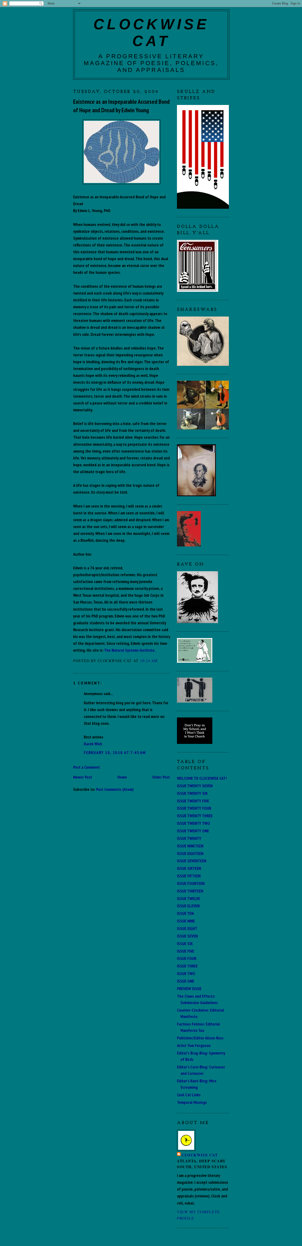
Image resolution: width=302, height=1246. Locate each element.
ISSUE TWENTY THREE (195, 815)
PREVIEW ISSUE (189, 988)
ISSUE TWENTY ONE (193, 830)
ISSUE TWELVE (188, 898)
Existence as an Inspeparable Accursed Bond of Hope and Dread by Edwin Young (121, 106)
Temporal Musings (192, 1102)
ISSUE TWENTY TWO (193, 823)
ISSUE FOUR (186, 958)
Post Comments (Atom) (115, 789)
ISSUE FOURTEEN (191, 883)
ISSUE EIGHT (187, 928)
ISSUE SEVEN (187, 936)
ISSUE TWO (186, 973)
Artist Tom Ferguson (193, 1045)
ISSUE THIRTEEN (190, 891)
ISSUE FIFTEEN (189, 876)
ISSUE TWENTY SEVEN (195, 785)
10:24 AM (149, 660)
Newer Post (82, 777)
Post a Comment (86, 767)
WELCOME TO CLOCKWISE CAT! (202, 778)
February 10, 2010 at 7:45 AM (115, 752)
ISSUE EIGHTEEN (190, 853)
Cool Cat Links (189, 1094)
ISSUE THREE (187, 966)
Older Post (161, 777)
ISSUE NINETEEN (190, 846)
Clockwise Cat (200, 1155)
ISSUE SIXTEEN (189, 868)
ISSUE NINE (186, 921)
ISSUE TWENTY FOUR (194, 808)
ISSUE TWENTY (189, 838)
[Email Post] (160, 660)
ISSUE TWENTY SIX (192, 793)
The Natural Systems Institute (129, 650)
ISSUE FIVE (185, 951)
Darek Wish (93, 743)
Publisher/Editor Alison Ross (200, 1038)
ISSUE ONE (185, 981)
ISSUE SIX (185, 943)
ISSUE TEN (185, 913)
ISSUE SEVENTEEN (191, 860)
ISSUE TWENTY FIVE (193, 801)
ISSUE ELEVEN (188, 905)
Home (122, 777)
